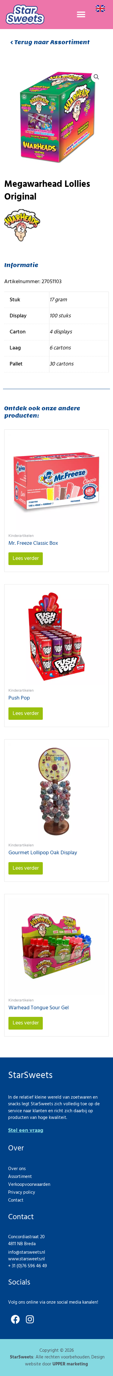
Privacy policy (21, 1192)
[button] (81, 14)
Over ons (17, 1169)
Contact (16, 1200)
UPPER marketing (70, 1364)
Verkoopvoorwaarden (29, 1184)
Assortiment (20, 1176)
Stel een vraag (25, 1130)
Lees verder (26, 558)
